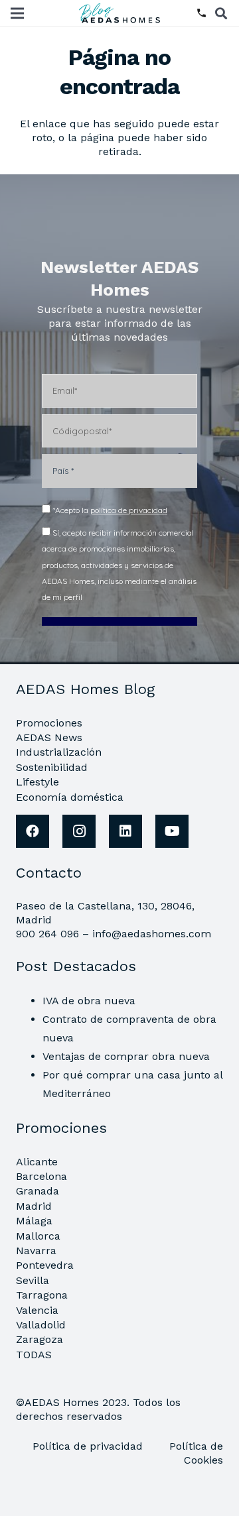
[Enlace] (121, 13)
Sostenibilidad (52, 767)
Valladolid (41, 1324)
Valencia (37, 1310)
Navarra (36, 1250)
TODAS (34, 1354)
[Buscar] (221, 13)
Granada (37, 1191)
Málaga (34, 1220)
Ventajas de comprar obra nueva (126, 1056)
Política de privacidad (89, 1446)
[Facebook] (32, 831)
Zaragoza (39, 1339)
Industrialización (59, 752)
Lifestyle (37, 782)
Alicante (37, 1161)
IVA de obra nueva (88, 1000)
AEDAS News (49, 737)
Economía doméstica (69, 797)
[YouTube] (172, 831)
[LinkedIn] (125, 831)
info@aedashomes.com (151, 933)
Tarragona (42, 1295)
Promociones (49, 723)
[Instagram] (79, 831)
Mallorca (38, 1236)
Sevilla (32, 1280)
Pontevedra (45, 1265)
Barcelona (41, 1176)
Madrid (34, 1206)
